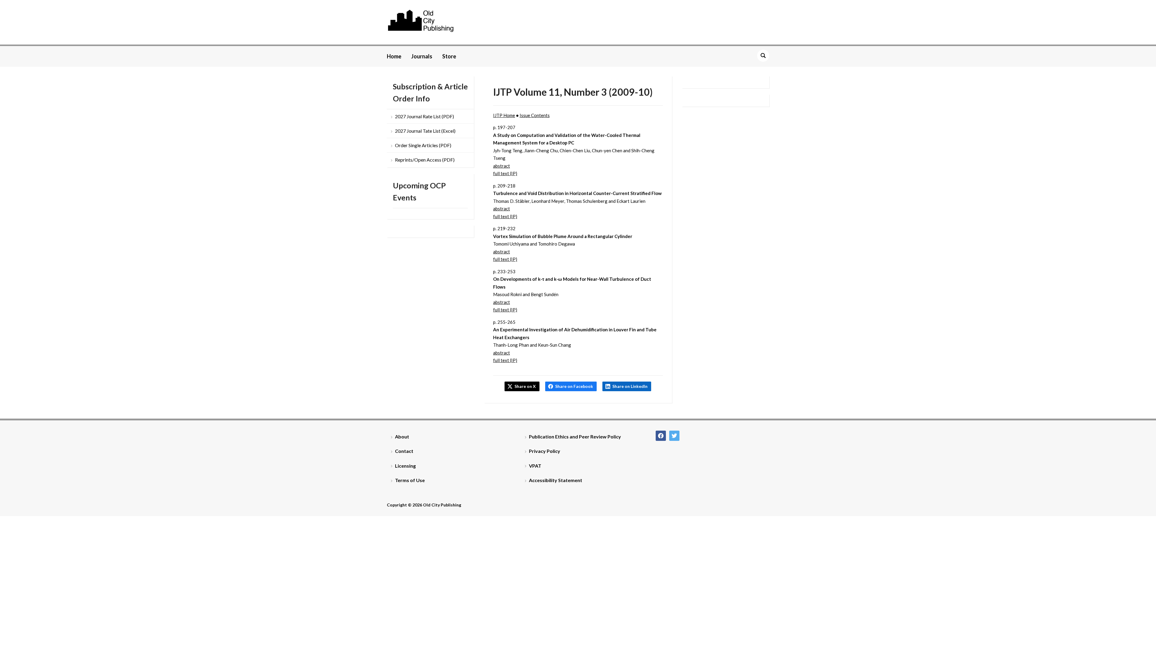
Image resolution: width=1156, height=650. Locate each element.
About (402, 436)
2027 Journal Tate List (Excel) (425, 131)
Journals (421, 56)
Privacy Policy (544, 451)
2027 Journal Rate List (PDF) (424, 116)
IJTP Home (504, 115)
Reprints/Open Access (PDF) (425, 159)
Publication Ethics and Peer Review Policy (575, 436)
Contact (404, 451)
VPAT (535, 466)
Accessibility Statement (555, 480)
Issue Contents (535, 115)
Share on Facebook (574, 386)
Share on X (525, 386)
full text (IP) (505, 173)
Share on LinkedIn (630, 386)
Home (394, 56)
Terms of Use (410, 480)
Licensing (405, 466)
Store (449, 56)
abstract (501, 166)
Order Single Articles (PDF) (423, 145)
